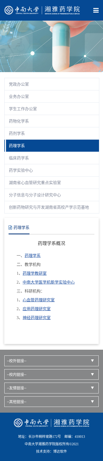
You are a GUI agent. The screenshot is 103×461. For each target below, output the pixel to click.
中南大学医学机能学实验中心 (49, 282)
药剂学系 (17, 133)
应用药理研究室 (37, 309)
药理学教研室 (35, 273)
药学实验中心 (21, 170)
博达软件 (60, 452)
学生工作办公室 (23, 109)
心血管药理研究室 (39, 300)
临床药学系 (19, 158)
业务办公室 (19, 96)
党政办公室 (19, 84)
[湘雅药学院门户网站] (42, 10)
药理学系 (17, 146)
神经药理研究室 (37, 318)
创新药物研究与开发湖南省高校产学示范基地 (49, 207)
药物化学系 (19, 121)
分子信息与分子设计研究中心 (35, 195)
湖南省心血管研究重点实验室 (35, 183)
